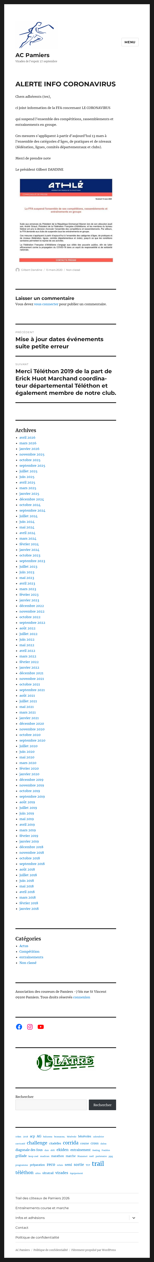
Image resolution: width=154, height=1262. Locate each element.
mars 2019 (27, 830)
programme (21, 1165)
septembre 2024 (32, 510)
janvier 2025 (29, 494)
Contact (21, 1228)
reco (51, 1164)
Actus (23, 946)
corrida (70, 1143)
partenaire (101, 1156)
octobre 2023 (29, 555)
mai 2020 (26, 757)
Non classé (73, 269)
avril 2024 (27, 533)
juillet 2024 (28, 516)
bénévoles (84, 1136)
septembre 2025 (32, 466)
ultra (38, 1173)
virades (61, 1173)
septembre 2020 (32, 740)
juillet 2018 (28, 875)
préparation (37, 1165)
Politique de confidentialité (37, 1237)
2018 (25, 1136)
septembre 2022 (32, 623)
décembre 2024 (31, 499)
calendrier (98, 1136)
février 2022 (29, 662)
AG (39, 1136)
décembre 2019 (31, 780)
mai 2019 (26, 819)
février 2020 (29, 768)
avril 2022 (27, 651)
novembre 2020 (32, 729)
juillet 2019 (28, 808)
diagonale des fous (29, 1150)
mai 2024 (26, 527)
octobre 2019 (29, 791)
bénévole (71, 1136)
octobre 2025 (30, 460)
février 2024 (29, 544)
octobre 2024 (30, 505)
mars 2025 (27, 488)
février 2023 (28, 595)
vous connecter (46, 304)
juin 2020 (26, 752)
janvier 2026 (29, 449)
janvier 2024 (29, 550)
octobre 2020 (30, 735)
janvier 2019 (29, 841)
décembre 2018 (31, 847)
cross (95, 1143)
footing (96, 1150)
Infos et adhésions (30, 1218)
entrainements (31, 957)
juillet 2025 (28, 471)
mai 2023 (26, 578)
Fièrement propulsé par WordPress (93, 1250)
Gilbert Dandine (31, 269)
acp (32, 1136)
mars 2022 (27, 656)
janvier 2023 (29, 600)
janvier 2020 (29, 774)
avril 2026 (27, 437)
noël (91, 1156)
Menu (130, 42)
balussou (47, 1136)
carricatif (20, 1143)
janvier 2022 (29, 667)
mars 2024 (27, 538)
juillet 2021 (28, 701)
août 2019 (27, 802)
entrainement (80, 1150)
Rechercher (24, 1097)
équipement (76, 1173)
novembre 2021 (31, 679)
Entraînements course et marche (42, 1208)
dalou (103, 1143)
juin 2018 (26, 881)
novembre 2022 (32, 611)
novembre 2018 (31, 853)
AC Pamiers (32, 55)
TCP (88, 1165)
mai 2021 (26, 707)
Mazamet (82, 1156)
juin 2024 (26, 522)
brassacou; (59, 1136)
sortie (79, 1164)
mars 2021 (27, 712)
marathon (57, 1156)
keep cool (33, 1156)
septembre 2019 (32, 796)
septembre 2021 (32, 690)
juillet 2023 (28, 566)
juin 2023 (26, 572)
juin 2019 (26, 813)
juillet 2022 (28, 634)
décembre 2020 (31, 724)
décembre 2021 (31, 673)
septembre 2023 (32, 561)
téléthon (24, 1172)
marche (71, 1156)
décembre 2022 (31, 606)
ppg (111, 1156)
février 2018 (28, 903)
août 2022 (27, 628)
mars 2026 (27, 443)
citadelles (55, 1143)
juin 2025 (26, 477)
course (84, 1143)
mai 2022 (26, 645)
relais (60, 1165)
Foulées (106, 1150)
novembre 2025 (32, 454)
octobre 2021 (29, 684)
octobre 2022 (30, 617)
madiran (44, 1156)
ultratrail (48, 1173)
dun (47, 1150)
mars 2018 (27, 897)
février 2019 (28, 836)
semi (68, 1165)
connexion (81, 997)
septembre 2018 (32, 864)
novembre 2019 (31, 785)
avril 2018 (27, 892)
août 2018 (27, 869)
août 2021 (27, 695)
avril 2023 (27, 583)
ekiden (63, 1150)
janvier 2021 (29, 718)
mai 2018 (26, 886)
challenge (37, 1143)
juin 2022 (26, 639)
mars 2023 (27, 589)
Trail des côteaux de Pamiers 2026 (42, 1198)
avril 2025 (27, 482)
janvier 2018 (29, 909)
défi (53, 1150)
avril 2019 (27, 825)
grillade (21, 1156)
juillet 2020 (28, 746)
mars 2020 (27, 763)
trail (98, 1163)
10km (18, 1136)
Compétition (29, 952)
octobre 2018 (29, 858)
